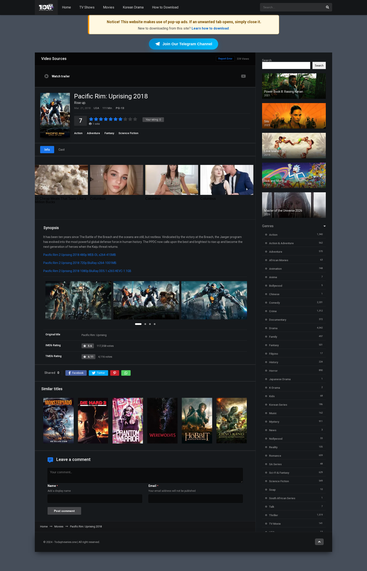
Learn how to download (211, 28)
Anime (273, 277)
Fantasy (109, 133)
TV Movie (275, 523)
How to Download (165, 7)
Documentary (277, 319)
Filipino (273, 353)
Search (267, 60)
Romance (275, 455)
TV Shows (87, 7)
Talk (271, 506)
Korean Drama (133, 7)
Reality (273, 447)
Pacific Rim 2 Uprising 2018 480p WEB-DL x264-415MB (79, 254)
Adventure (93, 133)
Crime (273, 311)
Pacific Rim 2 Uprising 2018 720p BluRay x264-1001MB (79, 263)
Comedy (274, 302)
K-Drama (274, 387)
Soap (272, 489)
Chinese (274, 294)
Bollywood (275, 285)
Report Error (225, 58)
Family (273, 336)
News (272, 430)
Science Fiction (128, 133)
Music (273, 413)
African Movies (278, 260)
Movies (108, 7)
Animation (275, 268)
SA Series (275, 464)
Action (78, 133)
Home (66, 7)
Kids (272, 396)
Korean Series (278, 404)
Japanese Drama (280, 379)
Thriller (273, 515)
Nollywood (275, 438)
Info (47, 149)
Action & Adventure (281, 243)
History (273, 362)
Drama (273, 328)
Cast (61, 149)
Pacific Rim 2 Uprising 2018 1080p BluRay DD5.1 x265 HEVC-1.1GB (87, 271)
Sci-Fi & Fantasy (279, 472)
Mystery (274, 421)
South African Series (282, 498)
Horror (273, 370)
